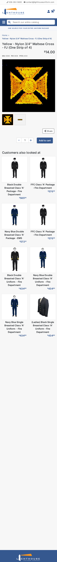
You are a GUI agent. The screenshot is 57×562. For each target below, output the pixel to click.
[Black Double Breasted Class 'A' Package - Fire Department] (14, 169)
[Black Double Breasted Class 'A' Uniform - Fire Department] (14, 260)
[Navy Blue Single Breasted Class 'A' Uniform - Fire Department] (14, 307)
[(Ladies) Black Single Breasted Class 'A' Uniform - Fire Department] (43, 307)
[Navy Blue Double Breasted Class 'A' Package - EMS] (14, 216)
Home (4, 35)
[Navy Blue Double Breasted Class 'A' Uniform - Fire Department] (43, 260)
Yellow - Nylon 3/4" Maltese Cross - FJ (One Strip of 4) (27, 38)
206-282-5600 (15, 2)
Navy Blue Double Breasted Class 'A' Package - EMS (14, 234)
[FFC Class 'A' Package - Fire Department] (43, 169)
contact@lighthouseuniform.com (40, 2)
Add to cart (45, 140)
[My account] (49, 11)
